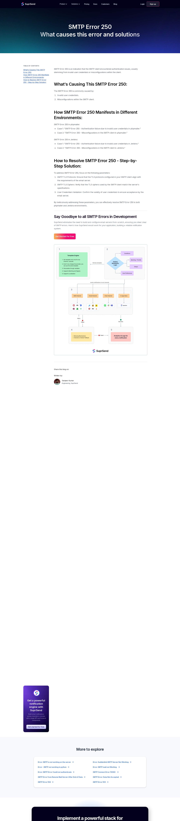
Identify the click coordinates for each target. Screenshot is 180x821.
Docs (95, 4)
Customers (105, 4)
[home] (28, 4)
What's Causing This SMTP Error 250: (34, 71)
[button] (63, 4)
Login (142, 4)
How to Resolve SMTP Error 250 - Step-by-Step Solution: (34, 81)
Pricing (86, 4)
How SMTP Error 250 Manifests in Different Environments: (36, 76)
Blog (115, 4)
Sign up (153, 4)
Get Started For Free (65, 236)
